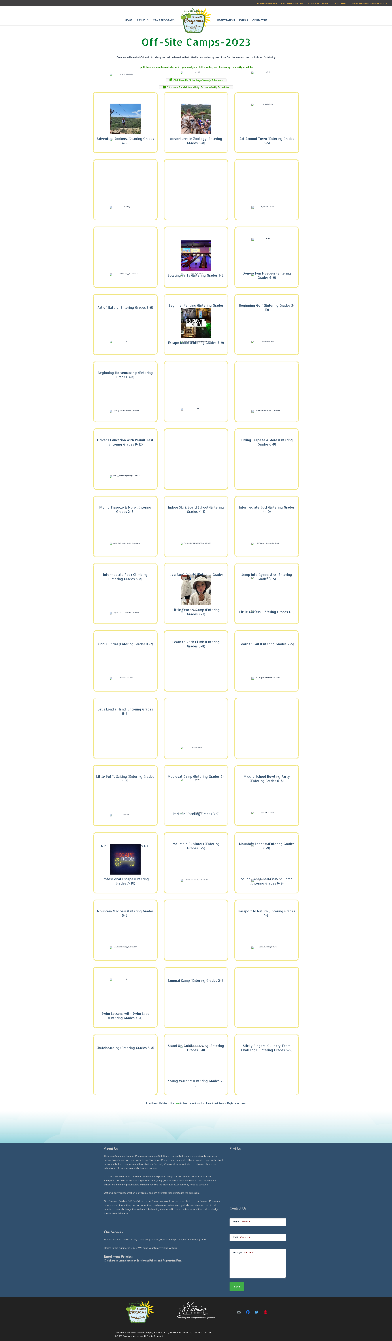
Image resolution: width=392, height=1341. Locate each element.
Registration (226, 20)
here (177, 1103)
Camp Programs (164, 20)
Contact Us (259, 20)
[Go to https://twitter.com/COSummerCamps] (256, 1312)
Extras (243, 20)
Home (128, 20)
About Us (143, 20)
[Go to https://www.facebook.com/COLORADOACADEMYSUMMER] (247, 1312)
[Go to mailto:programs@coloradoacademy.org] (239, 1312)
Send (237, 1286)
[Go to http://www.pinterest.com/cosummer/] (265, 1312)
